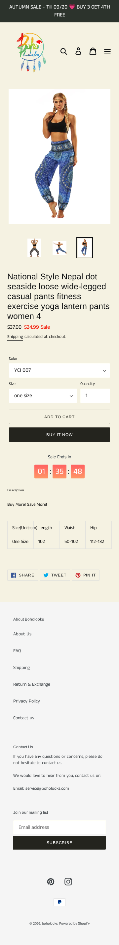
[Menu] (107, 51)
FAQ (17, 651)
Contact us (23, 718)
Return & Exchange (31, 684)
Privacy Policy (26, 701)
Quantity (87, 384)
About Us (22, 634)
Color (13, 358)
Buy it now (59, 434)
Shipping (15, 337)
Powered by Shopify (74, 923)
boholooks (50, 923)
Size (12, 384)
